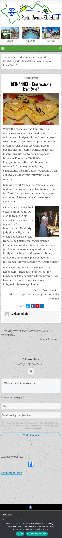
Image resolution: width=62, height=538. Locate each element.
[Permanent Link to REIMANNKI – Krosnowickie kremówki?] (31, 109)
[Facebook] (56, 48)
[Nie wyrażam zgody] (58, 528)
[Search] (60, 48)
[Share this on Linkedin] (42, 306)
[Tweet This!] (28, 306)
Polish (40, 2)
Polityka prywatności (36, 534)
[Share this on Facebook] (33, 306)
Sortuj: (20, 364)
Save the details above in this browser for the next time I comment (32, 423)
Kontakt (7, 514)
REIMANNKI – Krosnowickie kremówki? (31, 86)
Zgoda (20, 534)
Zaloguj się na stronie (11, 472)
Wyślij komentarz (31, 435)
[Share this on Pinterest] (37, 306)
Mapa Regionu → (50, 339)
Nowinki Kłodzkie (31, 78)
